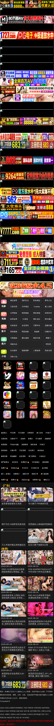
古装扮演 (13, 325)
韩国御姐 (25, 313)
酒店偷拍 (4, 450)
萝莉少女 (48, 300)
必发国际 (22, 456)
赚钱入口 (47, 480)
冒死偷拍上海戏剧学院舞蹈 (40, 524)
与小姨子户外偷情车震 (38, 503)
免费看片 (16, 474)
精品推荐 (13, 300)
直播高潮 (24, 444)
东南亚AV (48, 313)
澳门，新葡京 (6, 474)
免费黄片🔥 (37, 480)
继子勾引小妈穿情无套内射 (14, 524)
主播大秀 (13, 450)
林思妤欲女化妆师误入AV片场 (13, 674)
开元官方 (25, 468)
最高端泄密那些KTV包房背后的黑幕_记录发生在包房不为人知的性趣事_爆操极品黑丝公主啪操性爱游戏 (40, 625)
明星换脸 (25, 331)
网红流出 (36, 319)
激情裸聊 (45, 462)
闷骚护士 (48, 331)
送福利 (23, 439)
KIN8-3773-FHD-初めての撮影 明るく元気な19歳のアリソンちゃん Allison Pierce (40, 651)
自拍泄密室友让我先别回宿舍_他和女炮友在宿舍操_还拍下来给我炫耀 (14, 624)
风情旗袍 (13, 331)
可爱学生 (36, 325)
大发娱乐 (42, 456)
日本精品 (25, 306)
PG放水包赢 (14, 444)
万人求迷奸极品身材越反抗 (14, 544)
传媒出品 (13, 344)
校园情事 (25, 350)
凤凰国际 (4, 444)
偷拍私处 (40, 450)
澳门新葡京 (32, 456)
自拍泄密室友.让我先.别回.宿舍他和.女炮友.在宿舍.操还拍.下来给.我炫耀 (13, 598)
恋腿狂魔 (48, 325)
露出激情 (25, 338)
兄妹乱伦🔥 (25, 480)
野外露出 (48, 319)
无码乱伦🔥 (15, 468)
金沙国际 (45, 468)
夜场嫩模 (13, 456)
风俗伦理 (48, 350)
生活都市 (13, 350)
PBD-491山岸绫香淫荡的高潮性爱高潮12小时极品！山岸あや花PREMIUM (40, 598)
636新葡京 (36, 462)
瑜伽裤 (36, 331)
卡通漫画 (13, 338)
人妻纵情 (36, 350)
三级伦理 (13, 306)
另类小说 (13, 356)
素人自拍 (48, 306)
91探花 (25, 319)
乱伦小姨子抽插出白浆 (38, 544)
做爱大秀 (26, 474)
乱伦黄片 (31, 450)
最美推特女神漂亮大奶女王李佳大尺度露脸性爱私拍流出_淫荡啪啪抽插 (14, 650)
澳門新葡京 (5, 462)
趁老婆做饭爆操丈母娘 (12, 503)
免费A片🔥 (15, 480)
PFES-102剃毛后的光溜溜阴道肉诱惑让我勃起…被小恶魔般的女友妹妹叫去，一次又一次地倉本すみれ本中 (14, 573)
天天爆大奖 (35, 468)
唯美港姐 (36, 313)
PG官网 (13, 433)
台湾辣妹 (13, 313)
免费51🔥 (4, 468)
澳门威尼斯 (45, 474)
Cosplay (37, 306)
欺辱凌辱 (13, 319)
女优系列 (25, 325)
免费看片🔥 (25, 462)
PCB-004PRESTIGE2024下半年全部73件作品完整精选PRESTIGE (40, 571)
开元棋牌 (21, 433)
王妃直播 (22, 450)
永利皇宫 (15, 462)
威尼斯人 (4, 433)
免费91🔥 (4, 480)
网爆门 (48, 338)
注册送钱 (4, 439)
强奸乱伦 (25, 300)
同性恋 (48, 344)
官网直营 (30, 433)
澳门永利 (39, 433)
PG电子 (48, 433)
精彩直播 (34, 444)
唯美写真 (36, 338)
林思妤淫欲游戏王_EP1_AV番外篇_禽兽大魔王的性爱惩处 (40, 676)
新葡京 (30, 439)
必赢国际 (48, 439)
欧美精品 (36, 300)
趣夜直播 (4, 456)
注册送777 (14, 439)
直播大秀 (35, 474)
